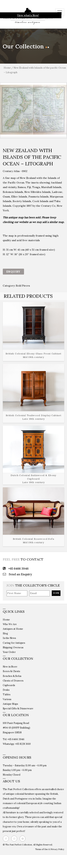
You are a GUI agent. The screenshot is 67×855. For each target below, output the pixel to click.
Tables (6, 694)
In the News (9, 638)
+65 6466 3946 (17, 568)
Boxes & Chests (11, 671)
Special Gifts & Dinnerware (18, 708)
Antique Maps (10, 703)
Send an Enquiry (20, 574)
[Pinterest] (23, 838)
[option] (33, 109)
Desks (6, 689)
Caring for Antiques (14, 642)
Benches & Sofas (12, 675)
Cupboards (9, 685)
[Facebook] (7, 838)
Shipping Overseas (13, 647)
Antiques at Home (13, 628)
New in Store (10, 666)
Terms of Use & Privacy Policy (49, 849)
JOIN (56, 593)
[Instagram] (15, 838)
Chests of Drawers (13, 680)
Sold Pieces (23, 285)
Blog (5, 633)
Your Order (9, 652)
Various (7, 699)
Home (7, 67)
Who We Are (10, 624)
